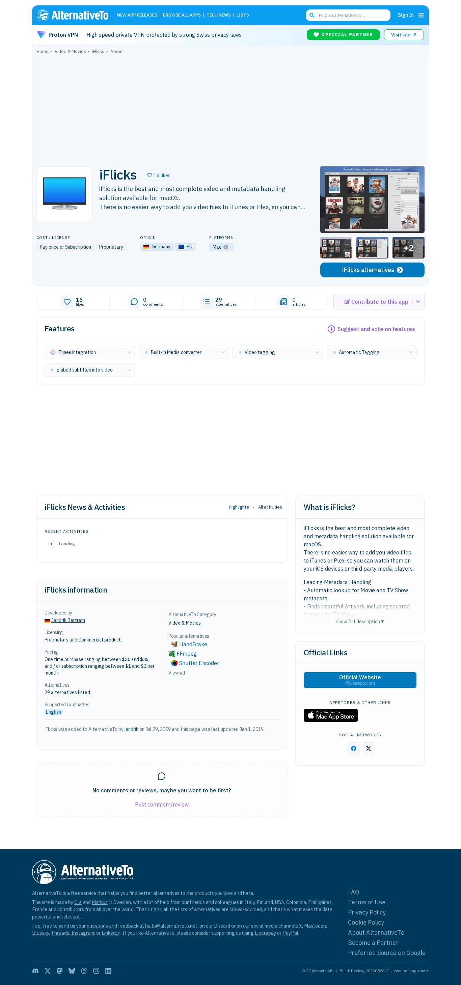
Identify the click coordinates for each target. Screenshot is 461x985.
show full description (360, 621)
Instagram (82, 933)
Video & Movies (184, 623)
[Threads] (84, 970)
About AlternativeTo (376, 932)
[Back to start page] (75, 15)
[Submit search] (311, 15)
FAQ (353, 892)
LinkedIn (111, 933)
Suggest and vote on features (376, 329)
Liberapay (265, 933)
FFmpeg (187, 653)
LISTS (243, 15)
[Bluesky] (72, 970)
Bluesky (40, 933)
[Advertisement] (230, 108)
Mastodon (315, 926)
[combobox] (348, 15)
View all (176, 673)
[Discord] (35, 970)
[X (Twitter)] (47, 970)
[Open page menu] (421, 15)
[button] (158, 175)
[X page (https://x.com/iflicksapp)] (368, 748)
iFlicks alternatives (368, 270)
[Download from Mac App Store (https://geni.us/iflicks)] (331, 715)
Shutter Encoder (199, 663)
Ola (78, 902)
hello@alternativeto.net (171, 926)
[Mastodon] (59, 970)
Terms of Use (366, 902)
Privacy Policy (367, 912)
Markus (100, 902)
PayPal (290, 933)
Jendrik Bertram (68, 620)
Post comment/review (162, 804)
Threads (60, 933)
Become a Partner (373, 943)
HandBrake (193, 644)
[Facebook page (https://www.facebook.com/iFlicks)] (354, 748)
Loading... (68, 544)
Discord (222, 926)
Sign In (406, 15)
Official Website (360, 680)
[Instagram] (96, 970)
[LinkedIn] (108, 970)
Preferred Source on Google (387, 953)
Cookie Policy (366, 922)
